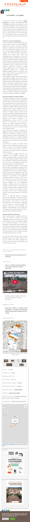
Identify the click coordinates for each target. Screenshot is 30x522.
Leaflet (3, 444)
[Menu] (2, 12)
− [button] (3, 408)
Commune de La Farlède (14, 393)
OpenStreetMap (12, 444)
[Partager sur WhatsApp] (8, 10)
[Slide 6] (21, 365)
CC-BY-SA (21, 444)
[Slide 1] (6, 361)
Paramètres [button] (5, 518)
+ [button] (3, 406)
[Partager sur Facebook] (2, 10)
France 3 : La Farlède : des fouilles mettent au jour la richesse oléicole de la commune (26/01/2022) (15, 266)
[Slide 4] (23, 361)
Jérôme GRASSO (18, 389)
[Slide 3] (18, 361)
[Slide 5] (9, 365)
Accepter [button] (12, 518)
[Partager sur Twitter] (4, 10)
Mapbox (3, 445)
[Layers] (25, 406)
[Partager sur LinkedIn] (6, 10)
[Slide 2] (12, 361)
